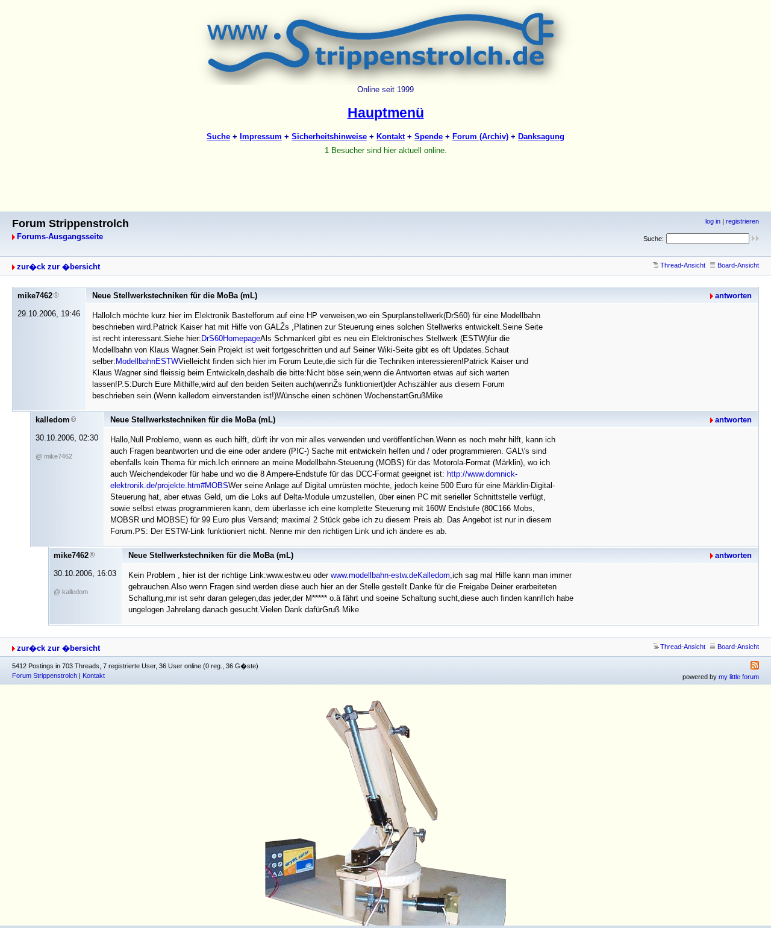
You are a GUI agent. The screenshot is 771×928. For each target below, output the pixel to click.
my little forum (739, 676)
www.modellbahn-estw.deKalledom (390, 575)
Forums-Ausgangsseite (60, 236)
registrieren (742, 221)
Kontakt (94, 675)
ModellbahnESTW (147, 361)
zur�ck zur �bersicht (58, 266)
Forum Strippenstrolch (44, 675)
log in (712, 221)
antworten (733, 295)
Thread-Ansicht (682, 265)
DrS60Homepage (230, 338)
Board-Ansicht (738, 265)
